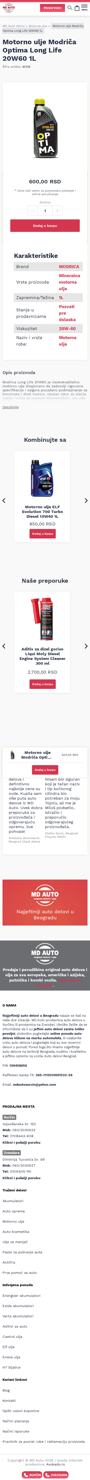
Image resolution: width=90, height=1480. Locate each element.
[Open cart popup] (77, 7)
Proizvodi (52, 8)
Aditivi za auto (14, 1326)
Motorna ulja (38, 26)
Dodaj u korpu (45, 226)
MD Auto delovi (13, 26)
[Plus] (57, 211)
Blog (6, 1390)
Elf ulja (8, 1347)
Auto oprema (13, 1211)
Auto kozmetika (15, 1232)
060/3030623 (23, 1130)
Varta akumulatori (18, 1316)
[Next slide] (86, 500)
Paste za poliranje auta (22, 1252)
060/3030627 (23, 1165)
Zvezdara (59, 1475)
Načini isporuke (15, 1431)
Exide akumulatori (18, 1306)
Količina (45, 202)
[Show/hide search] (70, 7)
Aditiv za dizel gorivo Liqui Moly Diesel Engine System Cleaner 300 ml (43, 656)
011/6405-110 (20, 1171)
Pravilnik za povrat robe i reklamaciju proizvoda (43, 1442)
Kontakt (9, 1401)
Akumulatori (13, 1201)
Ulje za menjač (15, 1242)
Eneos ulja (11, 1357)
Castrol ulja (12, 1337)
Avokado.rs (55, 1464)
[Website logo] (8, 8)
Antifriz (8, 1262)
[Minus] (33, 211)
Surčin (35, 1475)
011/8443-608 (22, 1136)
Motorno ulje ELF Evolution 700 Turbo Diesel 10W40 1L (42, 511)
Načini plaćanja (15, 1421)
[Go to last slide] (3, 500)
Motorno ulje (13, 1221)
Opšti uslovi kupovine (20, 1411)
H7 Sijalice (11, 1367)
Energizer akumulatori (21, 1296)
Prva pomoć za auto (19, 1273)
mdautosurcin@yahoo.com (34, 1084)
